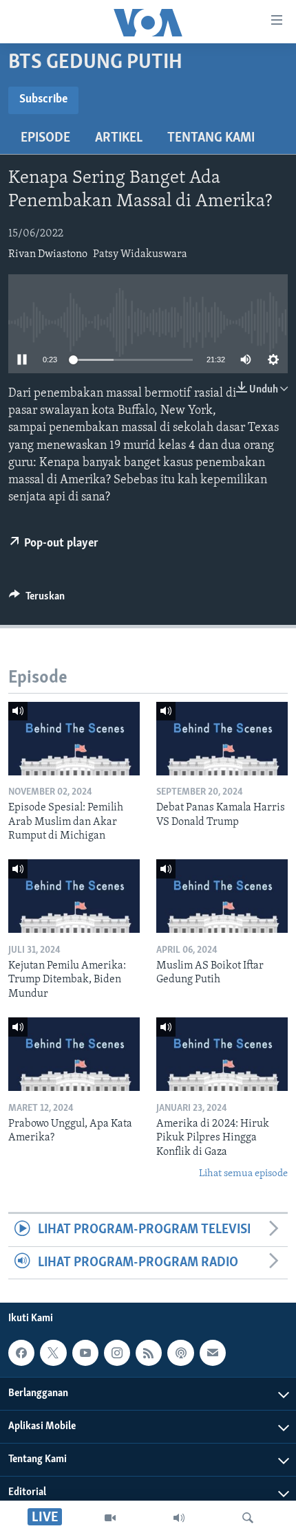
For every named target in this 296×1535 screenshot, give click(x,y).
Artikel (118, 138)
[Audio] (179, 1518)
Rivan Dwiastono (47, 254)
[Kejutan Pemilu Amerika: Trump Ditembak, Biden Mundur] (74, 896)
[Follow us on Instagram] (117, 1353)
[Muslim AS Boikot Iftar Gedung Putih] (222, 896)
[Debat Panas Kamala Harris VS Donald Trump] (222, 738)
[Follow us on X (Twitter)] (53, 1353)
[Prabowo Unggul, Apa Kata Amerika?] (74, 1054)
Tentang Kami (211, 138)
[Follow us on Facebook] (21, 1353)
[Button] (37, 599)
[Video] (110, 1518)
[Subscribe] (213, 1353)
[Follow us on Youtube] (85, 1353)
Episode (45, 138)
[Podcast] (180, 1353)
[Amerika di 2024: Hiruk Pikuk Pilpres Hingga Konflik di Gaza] (222, 1054)
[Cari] (247, 1518)
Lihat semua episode (243, 1174)
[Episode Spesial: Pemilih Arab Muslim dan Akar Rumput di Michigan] (74, 738)
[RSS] (149, 1353)
